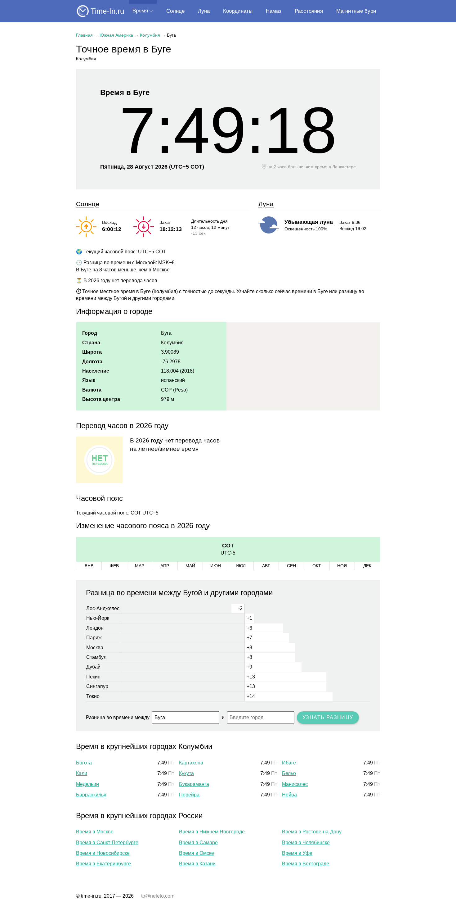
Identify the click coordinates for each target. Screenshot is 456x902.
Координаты (238, 11)
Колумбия (150, 35)
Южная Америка (116, 35)
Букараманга (194, 784)
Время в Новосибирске (103, 853)
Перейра (189, 794)
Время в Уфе (297, 853)
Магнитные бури (356, 11)
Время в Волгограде (305, 863)
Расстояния (309, 11)
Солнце (175, 11)
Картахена (191, 762)
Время (140, 11)
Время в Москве (95, 831)
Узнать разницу (327, 717)
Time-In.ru (107, 11)
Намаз (273, 11)
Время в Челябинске (306, 842)
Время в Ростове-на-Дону (312, 831)
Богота (84, 762)
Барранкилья (91, 794)
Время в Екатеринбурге (103, 863)
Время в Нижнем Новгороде (212, 831)
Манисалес (295, 784)
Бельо (289, 773)
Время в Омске (196, 853)
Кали (81, 773)
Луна (204, 11)
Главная (84, 35)
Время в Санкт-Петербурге (107, 842)
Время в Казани (197, 863)
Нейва (289, 794)
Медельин (87, 784)
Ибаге (289, 762)
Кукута (186, 773)
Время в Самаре (198, 842)
